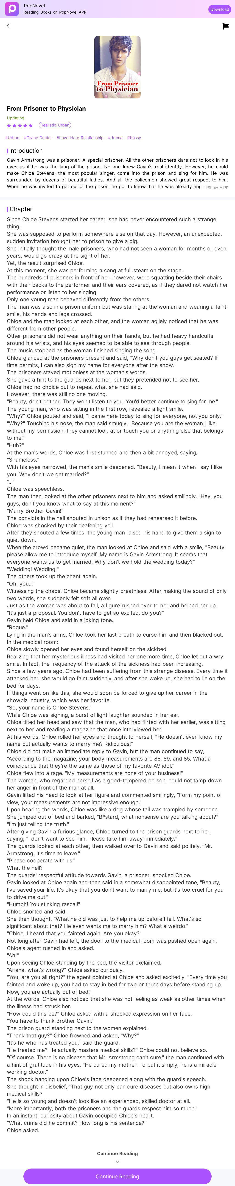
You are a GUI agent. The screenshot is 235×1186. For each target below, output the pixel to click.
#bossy (134, 137)
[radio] (9, 125)
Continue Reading (117, 1176)
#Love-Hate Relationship (81, 137)
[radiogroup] (20, 125)
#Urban (13, 137)
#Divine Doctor (38, 137)
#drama (116, 137)
